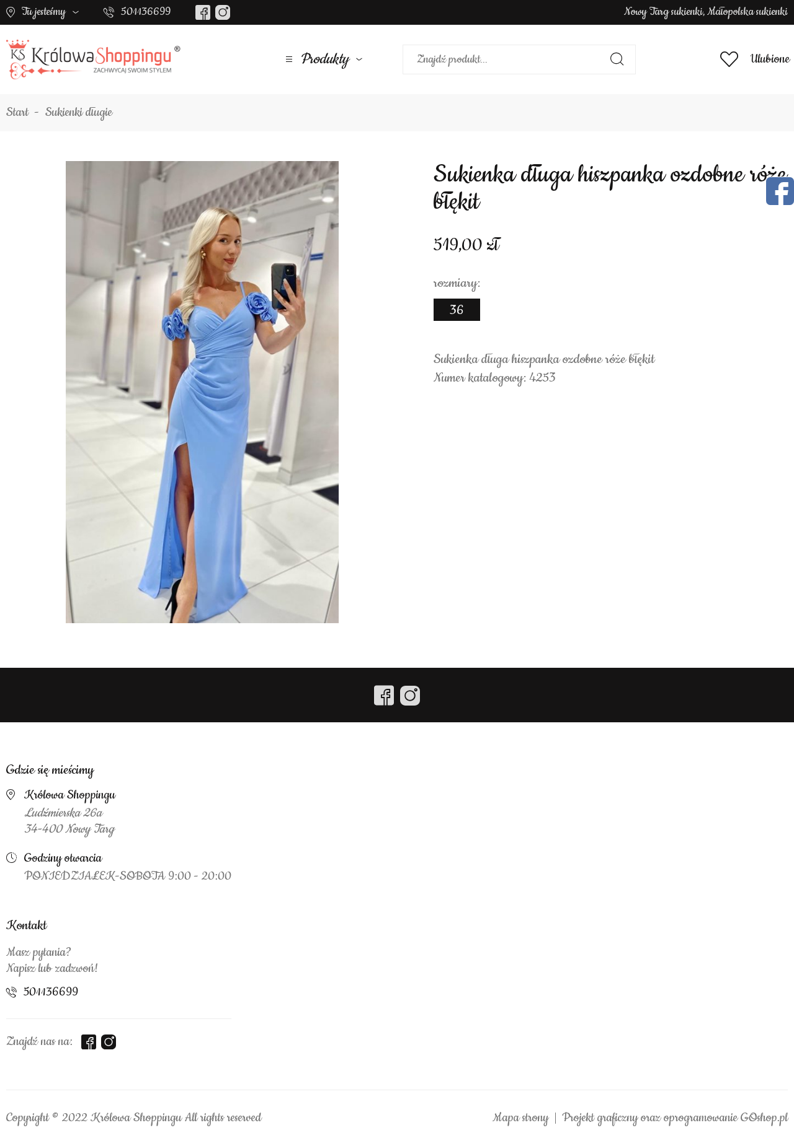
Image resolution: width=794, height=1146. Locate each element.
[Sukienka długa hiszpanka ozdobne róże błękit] (202, 392)
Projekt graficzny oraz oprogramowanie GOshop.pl (675, 1118)
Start (17, 112)
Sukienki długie (78, 112)
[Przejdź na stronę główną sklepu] (93, 59)
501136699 (146, 11)
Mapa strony (520, 1118)
